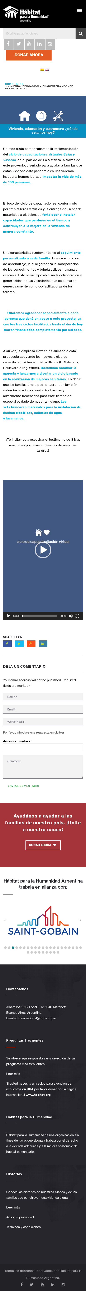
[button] (43, 550)
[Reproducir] (8, 616)
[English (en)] (47, 70)
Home (9, 84)
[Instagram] (50, 44)
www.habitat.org (38, 1095)
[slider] (39, 616)
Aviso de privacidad (20, 1217)
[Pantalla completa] (77, 616)
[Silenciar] (71, 616)
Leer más (13, 1074)
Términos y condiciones (23, 1227)
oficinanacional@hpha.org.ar (36, 1018)
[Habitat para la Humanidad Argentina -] (26, 14)
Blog (20, 84)
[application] (43, 550)
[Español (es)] (42, 70)
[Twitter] (19, 44)
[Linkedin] (39, 44)
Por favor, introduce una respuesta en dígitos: (33, 732)
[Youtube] (29, 44)
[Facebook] (8, 44)
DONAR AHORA (29, 54)
